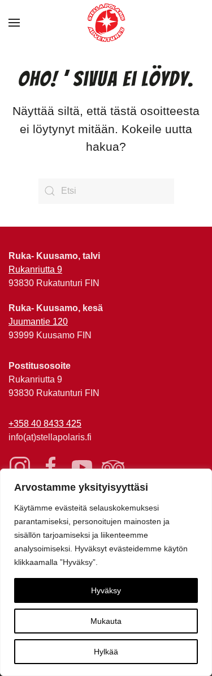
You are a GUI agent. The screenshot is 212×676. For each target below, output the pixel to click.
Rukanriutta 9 (35, 269)
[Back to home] (106, 22)
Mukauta (106, 621)
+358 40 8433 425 (44, 423)
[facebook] (51, 466)
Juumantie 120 (38, 321)
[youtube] (82, 466)
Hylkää (106, 651)
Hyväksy (106, 590)
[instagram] (19, 466)
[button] (14, 22)
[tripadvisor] (113, 466)
